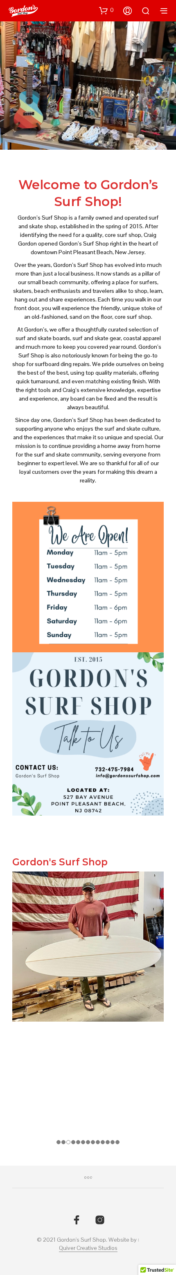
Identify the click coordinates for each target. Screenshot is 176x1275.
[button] (106, 10)
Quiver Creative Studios (88, 1248)
